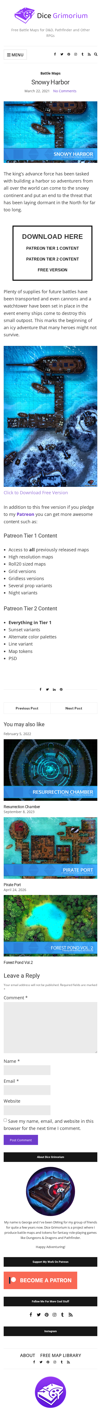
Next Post (73, 708)
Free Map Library (60, 1355)
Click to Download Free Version (36, 492)
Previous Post (27, 708)
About (27, 1355)
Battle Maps (50, 73)
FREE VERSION (52, 270)
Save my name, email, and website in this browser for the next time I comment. (49, 1124)
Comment (16, 998)
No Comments (64, 91)
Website (12, 1101)
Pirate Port (12, 884)
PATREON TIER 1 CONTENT (52, 248)
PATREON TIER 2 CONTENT (52, 259)
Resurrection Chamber (22, 806)
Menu (17, 55)
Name (12, 1061)
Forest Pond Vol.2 (18, 962)
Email (11, 1081)
